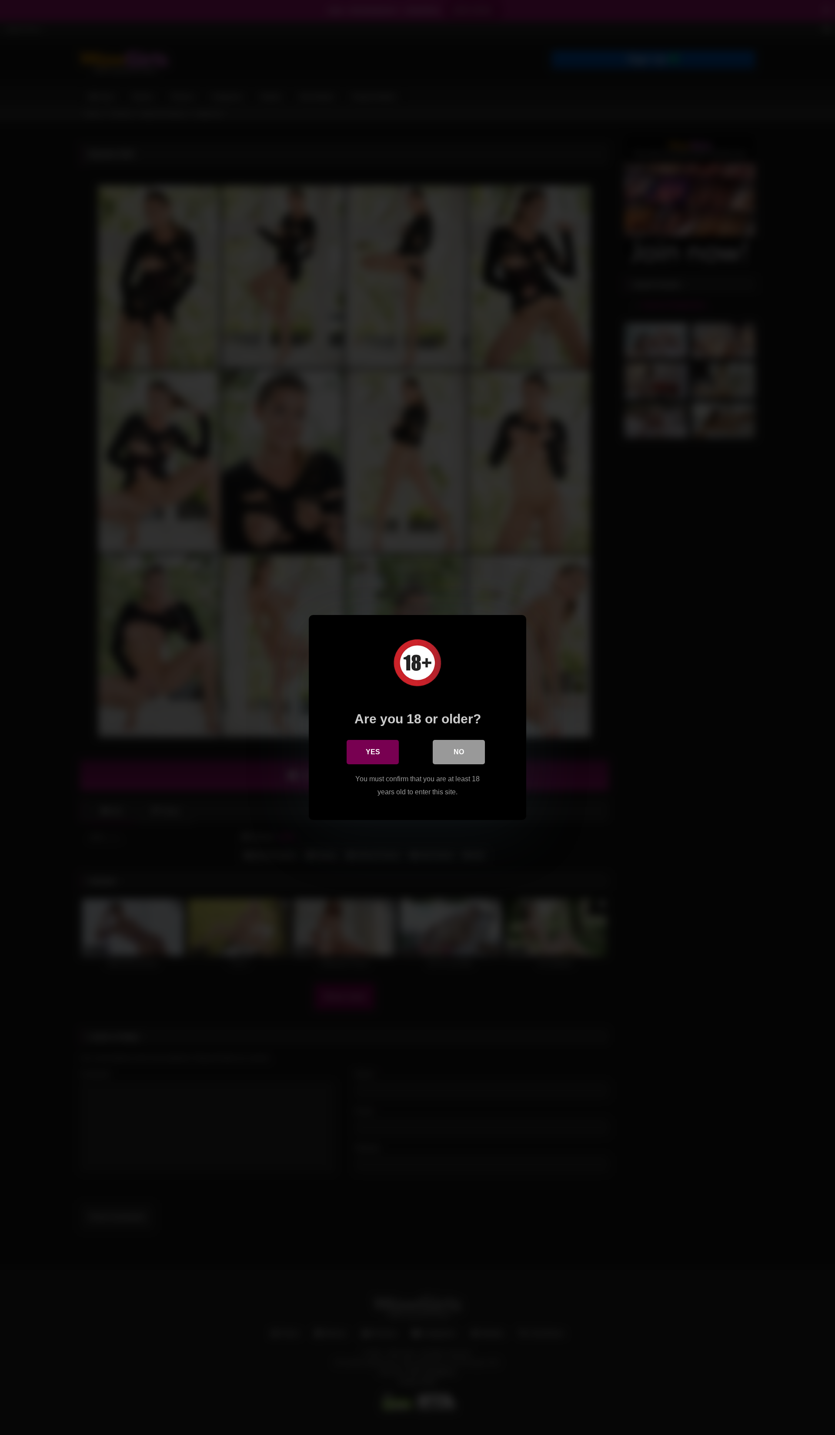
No (459, 752)
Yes (373, 752)
